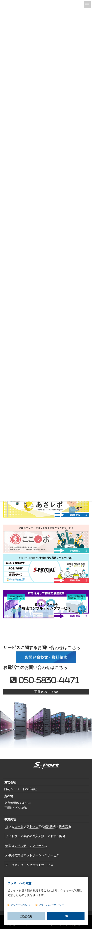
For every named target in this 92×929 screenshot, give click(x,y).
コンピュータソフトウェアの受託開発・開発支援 (38, 826)
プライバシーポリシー (51, 904)
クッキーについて (20, 904)
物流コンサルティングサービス (26, 845)
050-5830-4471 (48, 680)
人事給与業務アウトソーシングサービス (32, 855)
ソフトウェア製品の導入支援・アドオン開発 (35, 836)
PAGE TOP (85, 905)
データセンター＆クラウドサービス (29, 864)
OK (66, 916)
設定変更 (26, 916)
